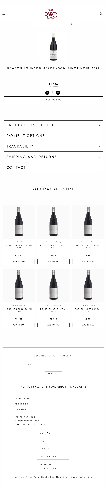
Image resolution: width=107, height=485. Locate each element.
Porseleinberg (18, 242)
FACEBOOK (21, 404)
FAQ (42, 441)
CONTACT (46, 433)
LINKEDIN (21, 410)
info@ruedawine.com (27, 421)
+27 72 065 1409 (25, 417)
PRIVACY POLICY (50, 457)
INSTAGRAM (22, 399)
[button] (53, 125)
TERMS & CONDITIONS (48, 466)
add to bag (53, 100)
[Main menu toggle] (3, 13)
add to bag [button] (19, 261)
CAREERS (45, 449)
